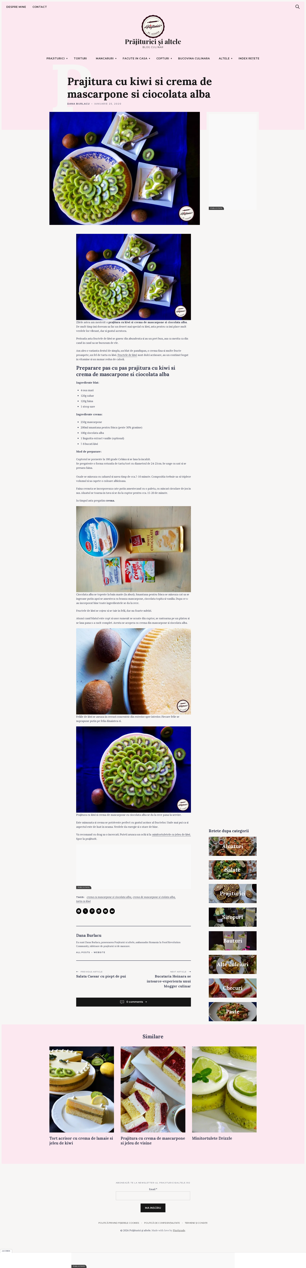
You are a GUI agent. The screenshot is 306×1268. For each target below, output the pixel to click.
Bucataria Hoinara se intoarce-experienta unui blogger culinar (169, 981)
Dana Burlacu (78, 103)
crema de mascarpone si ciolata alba (154, 897)
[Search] (297, 7)
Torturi (80, 58)
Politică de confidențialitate (162, 1223)
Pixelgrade (179, 1230)
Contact (40, 6)
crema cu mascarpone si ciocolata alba (109, 897)
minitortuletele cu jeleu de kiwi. (171, 834)
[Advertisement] (133, 866)
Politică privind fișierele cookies (118, 1223)
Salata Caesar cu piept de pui (101, 976)
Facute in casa (135, 58)
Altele (224, 58)
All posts (83, 952)
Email (153, 1189)
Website (99, 952)
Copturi (162, 58)
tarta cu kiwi (83, 901)
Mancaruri (105, 58)
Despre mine (16, 6)
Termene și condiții (196, 1223)
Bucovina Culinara (194, 58)
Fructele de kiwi (127, 355)
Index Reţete (249, 58)
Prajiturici (56, 58)
